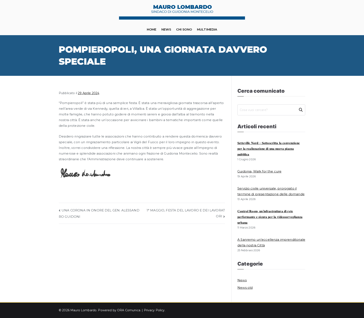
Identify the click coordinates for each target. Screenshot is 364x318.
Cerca (300, 110)
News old (245, 288)
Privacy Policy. (154, 310)
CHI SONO (184, 29)
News (166, 29)
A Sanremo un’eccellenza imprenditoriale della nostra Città (271, 242)
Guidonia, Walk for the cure (259, 171)
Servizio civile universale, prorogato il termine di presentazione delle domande (271, 191)
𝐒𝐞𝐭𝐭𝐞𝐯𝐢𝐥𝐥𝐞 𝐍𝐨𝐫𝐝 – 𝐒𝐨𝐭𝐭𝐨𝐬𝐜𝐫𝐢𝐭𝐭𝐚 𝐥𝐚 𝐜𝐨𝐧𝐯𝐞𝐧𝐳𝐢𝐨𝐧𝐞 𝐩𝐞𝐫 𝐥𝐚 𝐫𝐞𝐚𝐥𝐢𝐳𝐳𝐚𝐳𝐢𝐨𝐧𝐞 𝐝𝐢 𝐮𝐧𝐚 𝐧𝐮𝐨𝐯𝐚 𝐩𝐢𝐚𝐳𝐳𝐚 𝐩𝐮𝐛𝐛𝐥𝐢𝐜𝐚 (268, 148)
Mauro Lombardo (83, 310)
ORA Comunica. (129, 310)
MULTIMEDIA (207, 29)
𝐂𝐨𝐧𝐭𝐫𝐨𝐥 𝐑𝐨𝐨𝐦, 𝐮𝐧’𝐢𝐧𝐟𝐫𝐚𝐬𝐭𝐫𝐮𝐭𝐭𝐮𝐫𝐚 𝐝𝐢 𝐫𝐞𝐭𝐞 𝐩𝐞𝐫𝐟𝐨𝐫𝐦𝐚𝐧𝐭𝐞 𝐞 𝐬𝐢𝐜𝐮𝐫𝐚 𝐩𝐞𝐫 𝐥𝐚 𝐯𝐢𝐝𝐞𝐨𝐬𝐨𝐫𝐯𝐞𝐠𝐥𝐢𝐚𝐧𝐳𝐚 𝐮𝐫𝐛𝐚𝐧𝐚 (269, 216)
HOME (152, 29)
